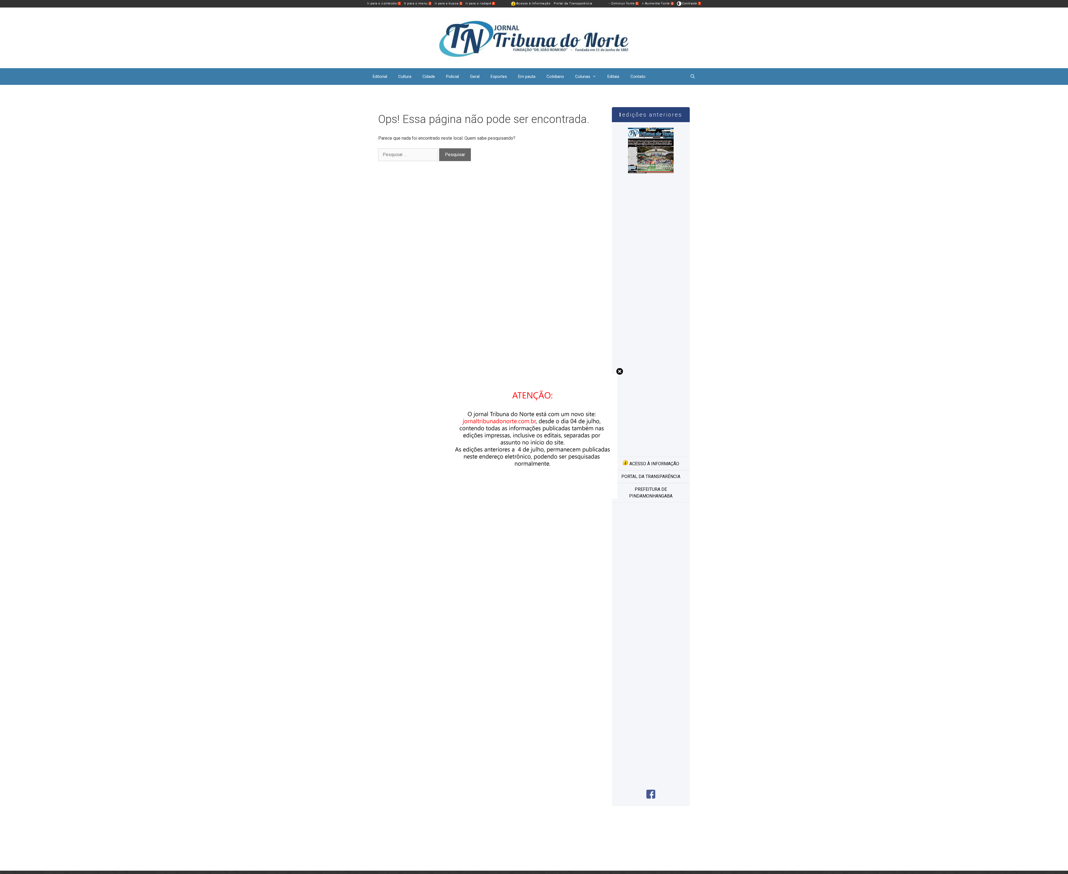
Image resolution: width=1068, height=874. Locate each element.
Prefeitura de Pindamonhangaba (651, 493)
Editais (613, 76)
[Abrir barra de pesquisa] (692, 76)
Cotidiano (555, 76)
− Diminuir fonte (623, 3)
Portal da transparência (650, 476)
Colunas (582, 76)
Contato (638, 76)
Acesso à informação (653, 463)
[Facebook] (650, 797)
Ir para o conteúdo (383, 3)
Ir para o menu (417, 3)
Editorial (380, 76)
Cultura (404, 76)
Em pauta (526, 76)
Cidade (428, 76)
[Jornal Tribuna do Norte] (534, 37)
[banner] (534, 497)
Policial (452, 76)
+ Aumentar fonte (657, 3)
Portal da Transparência (573, 3)
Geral (474, 76)
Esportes (499, 76)
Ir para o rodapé (480, 3)
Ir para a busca (448, 3)
